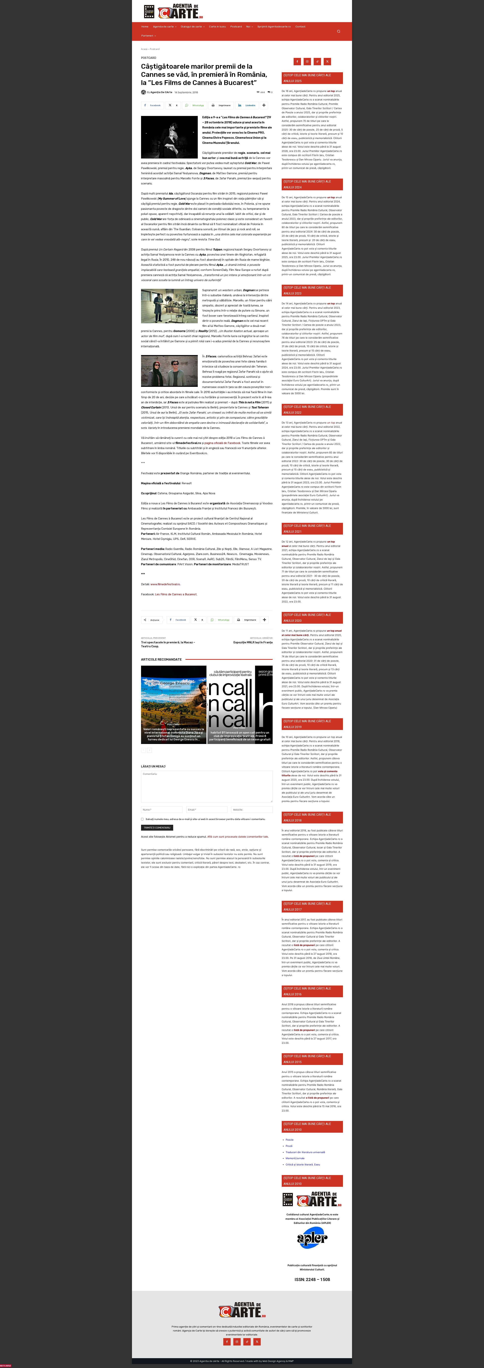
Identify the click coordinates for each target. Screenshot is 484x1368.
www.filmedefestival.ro (165, 584)
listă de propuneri (304, 855)
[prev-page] (143, 750)
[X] (327, 61)
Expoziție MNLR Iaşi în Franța (253, 642)
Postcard (155, 49)
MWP (291, 1361)
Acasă (144, 49)
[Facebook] (297, 61)
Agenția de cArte (161, 92)
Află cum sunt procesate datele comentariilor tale (237, 836)
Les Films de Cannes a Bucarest (176, 594)
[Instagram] (307, 61)
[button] (338, 31)
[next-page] (149, 750)
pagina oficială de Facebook (222, 443)
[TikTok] (317, 61)
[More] (264, 105)
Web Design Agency (273, 1361)
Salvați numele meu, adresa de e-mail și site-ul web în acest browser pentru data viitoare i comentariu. (205, 819)
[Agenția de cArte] (144, 92)
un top (331, 90)
